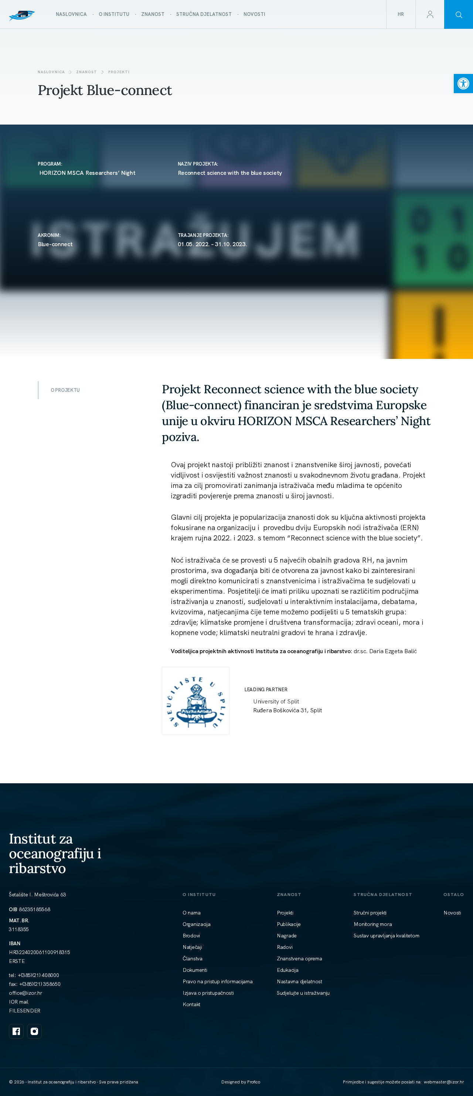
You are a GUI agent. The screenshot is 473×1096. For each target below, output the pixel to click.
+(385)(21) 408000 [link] (38, 975)
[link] (463, 83)
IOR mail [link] (18, 1001)
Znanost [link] (86, 72)
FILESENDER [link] (24, 1010)
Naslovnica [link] (51, 72)
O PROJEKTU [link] (65, 390)
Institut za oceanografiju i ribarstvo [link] (55, 853)
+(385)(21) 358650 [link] (40, 984)
